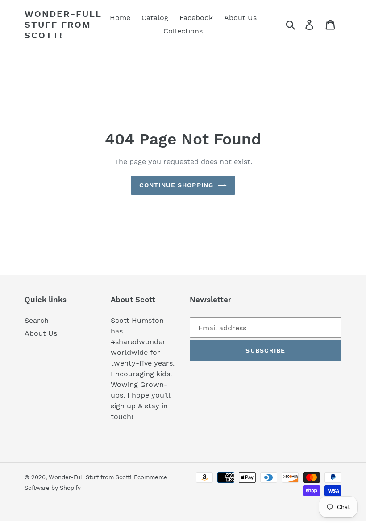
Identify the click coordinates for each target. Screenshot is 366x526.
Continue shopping (176, 185)
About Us (41, 333)
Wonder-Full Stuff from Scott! (63, 24)
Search (37, 320)
